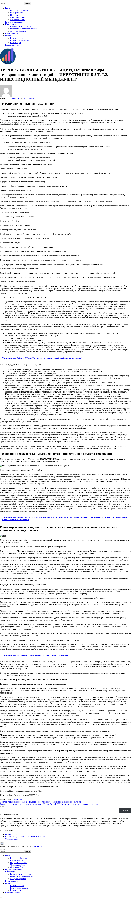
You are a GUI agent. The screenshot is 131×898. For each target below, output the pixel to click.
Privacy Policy (11, 834)
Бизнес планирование (19, 40)
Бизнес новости (17, 38)
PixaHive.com (37, 846)
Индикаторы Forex (18, 15)
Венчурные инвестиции (20, 26)
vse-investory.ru (6, 1)
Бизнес (8, 36)
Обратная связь (11, 839)
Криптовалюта (11, 33)
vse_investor (29, 98)
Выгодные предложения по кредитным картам (25, 836)
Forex (7, 8)
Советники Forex (17, 17)
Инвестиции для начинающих (23, 29)
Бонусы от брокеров (19, 10)
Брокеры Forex (16, 13)
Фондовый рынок (18, 31)
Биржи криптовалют (14, 22)
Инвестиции (10, 24)
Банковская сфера (12, 45)
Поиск (3, 806)
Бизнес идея (15, 42)
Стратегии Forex (17, 20)
